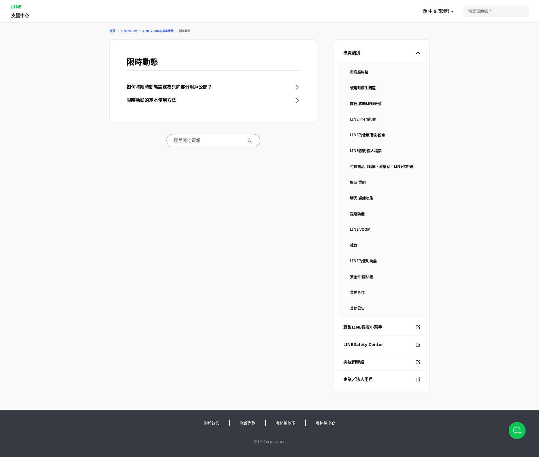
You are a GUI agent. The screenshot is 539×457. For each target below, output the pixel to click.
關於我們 (212, 422)
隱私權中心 (325, 422)
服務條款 (247, 422)
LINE (16, 7)
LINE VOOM (129, 31)
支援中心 (20, 15)
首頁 (112, 31)
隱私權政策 (285, 422)
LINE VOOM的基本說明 (158, 31)
